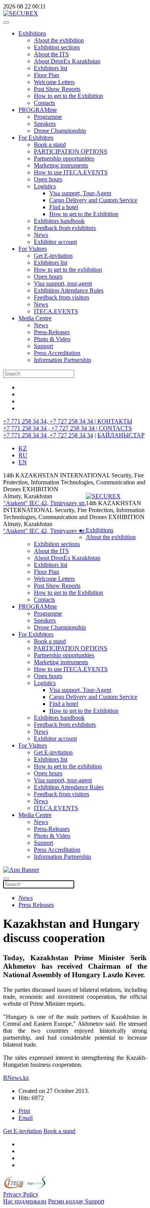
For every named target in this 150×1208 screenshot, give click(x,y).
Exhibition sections (57, 47)
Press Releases (36, 905)
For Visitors (32, 248)
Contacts (44, 103)
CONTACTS (115, 428)
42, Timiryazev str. (63, 503)
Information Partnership (62, 360)
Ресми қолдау (66, 1201)
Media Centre (35, 318)
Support (43, 346)
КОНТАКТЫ (114, 421)
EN (22, 462)
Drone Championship (60, 130)
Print (24, 1111)
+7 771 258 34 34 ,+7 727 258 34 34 (48, 435)
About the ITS (51, 54)
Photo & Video (52, 339)
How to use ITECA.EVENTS (71, 172)
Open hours (48, 179)
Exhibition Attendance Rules (68, 290)
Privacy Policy (20, 1194)
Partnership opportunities (64, 158)
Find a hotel (63, 207)
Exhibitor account (55, 242)
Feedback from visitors (61, 297)
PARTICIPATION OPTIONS (70, 151)
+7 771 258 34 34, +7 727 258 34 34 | (50, 421)
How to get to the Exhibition (68, 96)
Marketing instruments (61, 165)
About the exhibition (59, 40)
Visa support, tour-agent (63, 283)
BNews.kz (16, 1077)
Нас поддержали (25, 1201)
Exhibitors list (50, 68)
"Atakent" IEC (22, 503)
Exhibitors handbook (59, 221)
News (41, 235)
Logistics (45, 186)
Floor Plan (46, 75)
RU (22, 455)
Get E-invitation (53, 255)
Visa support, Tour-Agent (80, 193)
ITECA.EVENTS (56, 311)
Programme (48, 116)
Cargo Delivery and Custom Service (93, 200)
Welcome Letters (54, 82)
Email (25, 1118)
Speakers (45, 123)
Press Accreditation (57, 353)
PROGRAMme (37, 110)
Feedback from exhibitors (65, 228)
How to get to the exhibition (68, 269)
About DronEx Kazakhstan (67, 61)
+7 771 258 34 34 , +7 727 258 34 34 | (51, 428)
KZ (22, 448)
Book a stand (50, 144)
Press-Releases (52, 332)
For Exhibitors (35, 137)
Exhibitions (32, 33)
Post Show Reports (57, 89)
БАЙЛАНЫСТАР (121, 435)
